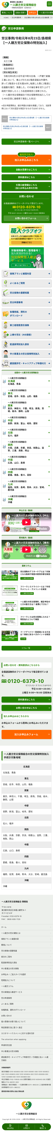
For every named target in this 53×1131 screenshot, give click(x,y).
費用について (7, 13)
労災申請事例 (16, 302)
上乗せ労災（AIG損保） (21, 334)
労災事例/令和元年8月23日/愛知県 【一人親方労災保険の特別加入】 (28, 119)
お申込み (32, 13)
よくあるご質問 (17, 283)
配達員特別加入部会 (19, 344)
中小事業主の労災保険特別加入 (25, 353)
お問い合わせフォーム (25, 218)
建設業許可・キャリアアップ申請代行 (28, 363)
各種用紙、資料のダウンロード (18, 314)
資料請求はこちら (26, 177)
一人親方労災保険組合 (26, 1113)
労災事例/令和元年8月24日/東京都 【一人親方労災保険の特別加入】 (24, 127)
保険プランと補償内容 (20, 273)
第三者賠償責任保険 (19, 325)
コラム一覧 (25, 648)
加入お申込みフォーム (26, 734)
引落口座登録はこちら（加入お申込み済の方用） (26, 186)
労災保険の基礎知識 (19, 292)
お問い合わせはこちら (26, 708)
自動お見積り (20, 13)
